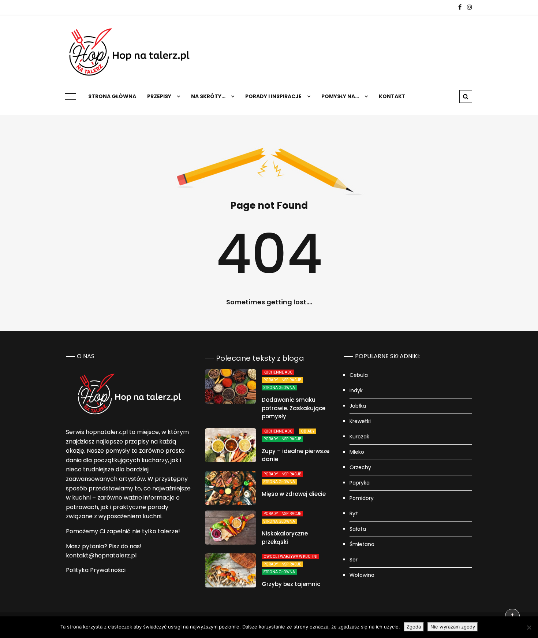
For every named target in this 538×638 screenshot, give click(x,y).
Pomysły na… (340, 96)
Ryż (354, 513)
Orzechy (360, 467)
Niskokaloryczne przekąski (285, 538)
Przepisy (159, 96)
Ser (354, 559)
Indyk (356, 390)
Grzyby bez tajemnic (291, 584)
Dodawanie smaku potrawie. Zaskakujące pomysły (293, 408)
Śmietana (362, 544)
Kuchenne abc (278, 372)
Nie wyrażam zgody (452, 627)
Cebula (359, 375)
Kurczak (359, 436)
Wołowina (362, 575)
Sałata (358, 529)
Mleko (357, 452)
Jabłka (358, 405)
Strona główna (112, 96)
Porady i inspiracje (273, 96)
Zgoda (414, 627)
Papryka (360, 482)
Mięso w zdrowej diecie (294, 494)
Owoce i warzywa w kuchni (290, 556)
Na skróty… (208, 96)
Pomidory (362, 498)
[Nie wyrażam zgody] (529, 627)
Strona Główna (279, 388)
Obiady (307, 431)
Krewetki (360, 421)
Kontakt (392, 96)
